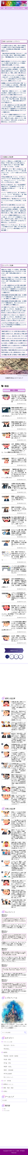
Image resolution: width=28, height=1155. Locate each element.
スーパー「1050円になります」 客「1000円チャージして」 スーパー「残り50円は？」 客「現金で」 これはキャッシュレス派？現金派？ (14, 194)
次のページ (14, 650)
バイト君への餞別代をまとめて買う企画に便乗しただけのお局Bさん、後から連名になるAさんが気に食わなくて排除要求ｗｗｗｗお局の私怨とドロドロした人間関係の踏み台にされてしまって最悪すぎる (13, 108)
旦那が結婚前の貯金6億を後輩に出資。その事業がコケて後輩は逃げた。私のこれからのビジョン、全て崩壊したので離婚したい (13, 296)
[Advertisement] (14, 25)
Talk (5, 1108)
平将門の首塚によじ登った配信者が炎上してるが (13, 352)
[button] (25, 1032)
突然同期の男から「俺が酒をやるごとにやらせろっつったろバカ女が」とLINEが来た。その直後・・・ (13, 200)
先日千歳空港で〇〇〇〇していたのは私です (12, 347)
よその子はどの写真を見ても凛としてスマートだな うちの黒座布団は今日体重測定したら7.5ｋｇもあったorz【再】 (14, 324)
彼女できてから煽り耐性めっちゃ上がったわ (13, 204)
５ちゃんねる (6, 1110)
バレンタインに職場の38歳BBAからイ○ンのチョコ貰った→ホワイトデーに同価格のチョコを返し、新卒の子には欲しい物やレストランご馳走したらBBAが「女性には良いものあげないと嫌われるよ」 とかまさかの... (13, 118)
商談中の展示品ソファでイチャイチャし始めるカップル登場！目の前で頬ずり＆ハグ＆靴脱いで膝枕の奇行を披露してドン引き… (13, 63)
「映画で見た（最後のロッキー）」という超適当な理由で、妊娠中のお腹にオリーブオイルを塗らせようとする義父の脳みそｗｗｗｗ (13, 92)
